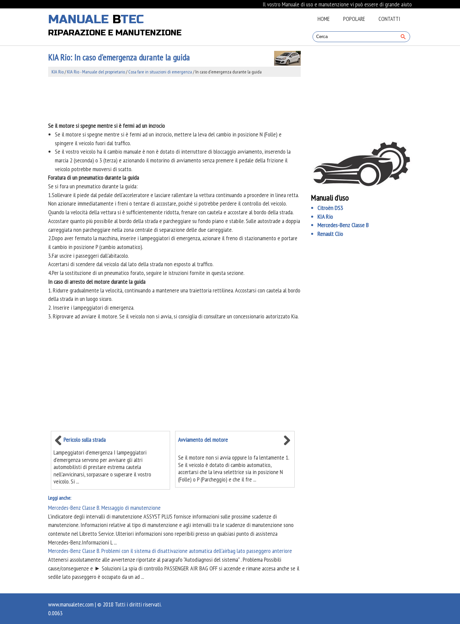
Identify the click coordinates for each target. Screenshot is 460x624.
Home (324, 19)
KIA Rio (58, 72)
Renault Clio (330, 234)
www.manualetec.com (71, 604)
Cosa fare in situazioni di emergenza (160, 72)
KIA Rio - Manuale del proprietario (96, 72)
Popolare (354, 19)
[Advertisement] (174, 99)
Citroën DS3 (330, 208)
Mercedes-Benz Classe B (343, 225)
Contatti (389, 19)
